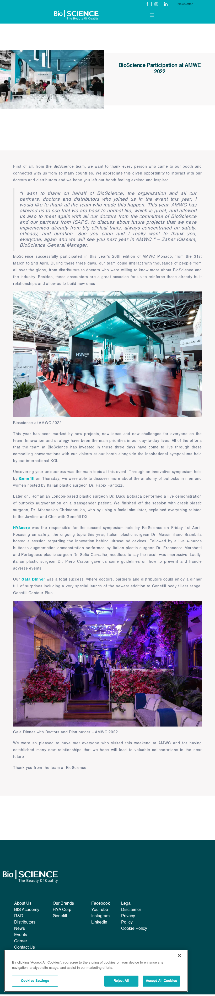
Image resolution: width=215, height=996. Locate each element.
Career (20, 941)
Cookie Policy (134, 929)
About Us (22, 904)
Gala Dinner (33, 579)
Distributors (24, 922)
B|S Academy (26, 910)
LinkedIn (99, 922)
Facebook (100, 904)
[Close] (179, 955)
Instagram (100, 916)
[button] (152, 15)
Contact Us (24, 948)
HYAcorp (21, 528)
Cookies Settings (35, 981)
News (19, 929)
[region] (96, 971)
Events (20, 935)
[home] (76, 15)
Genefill (26, 479)
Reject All (121, 981)
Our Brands (63, 904)
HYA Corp (62, 910)
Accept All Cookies (161, 981)
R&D (18, 916)
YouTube (99, 910)
